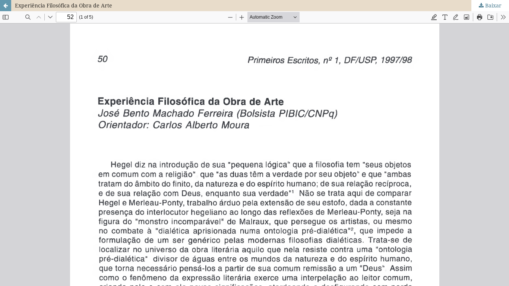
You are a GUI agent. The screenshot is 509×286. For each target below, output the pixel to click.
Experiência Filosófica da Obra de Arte (63, 5)
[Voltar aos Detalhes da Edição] (5, 5)
